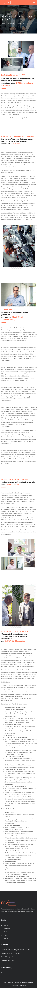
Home (4, 23)
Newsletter (7, 928)
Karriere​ (6, 935)
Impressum (15, 985)
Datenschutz (23, 985)
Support (6, 938)
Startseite (6, 925)
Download (4, 973)
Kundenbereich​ (8, 932)
